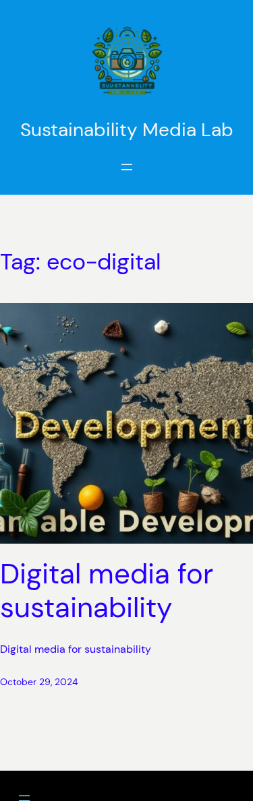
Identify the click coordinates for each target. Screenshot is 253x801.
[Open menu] (127, 167)
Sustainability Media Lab (126, 129)
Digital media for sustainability (106, 591)
